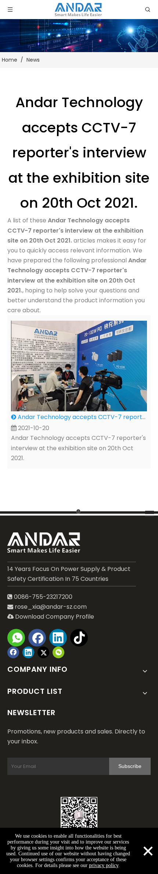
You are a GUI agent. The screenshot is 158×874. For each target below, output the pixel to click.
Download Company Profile (50, 616)
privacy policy (103, 865)
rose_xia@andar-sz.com (51, 606)
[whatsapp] (16, 638)
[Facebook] (37, 638)
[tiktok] (79, 638)
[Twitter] (43, 652)
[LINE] (79, 511)
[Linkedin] (58, 638)
